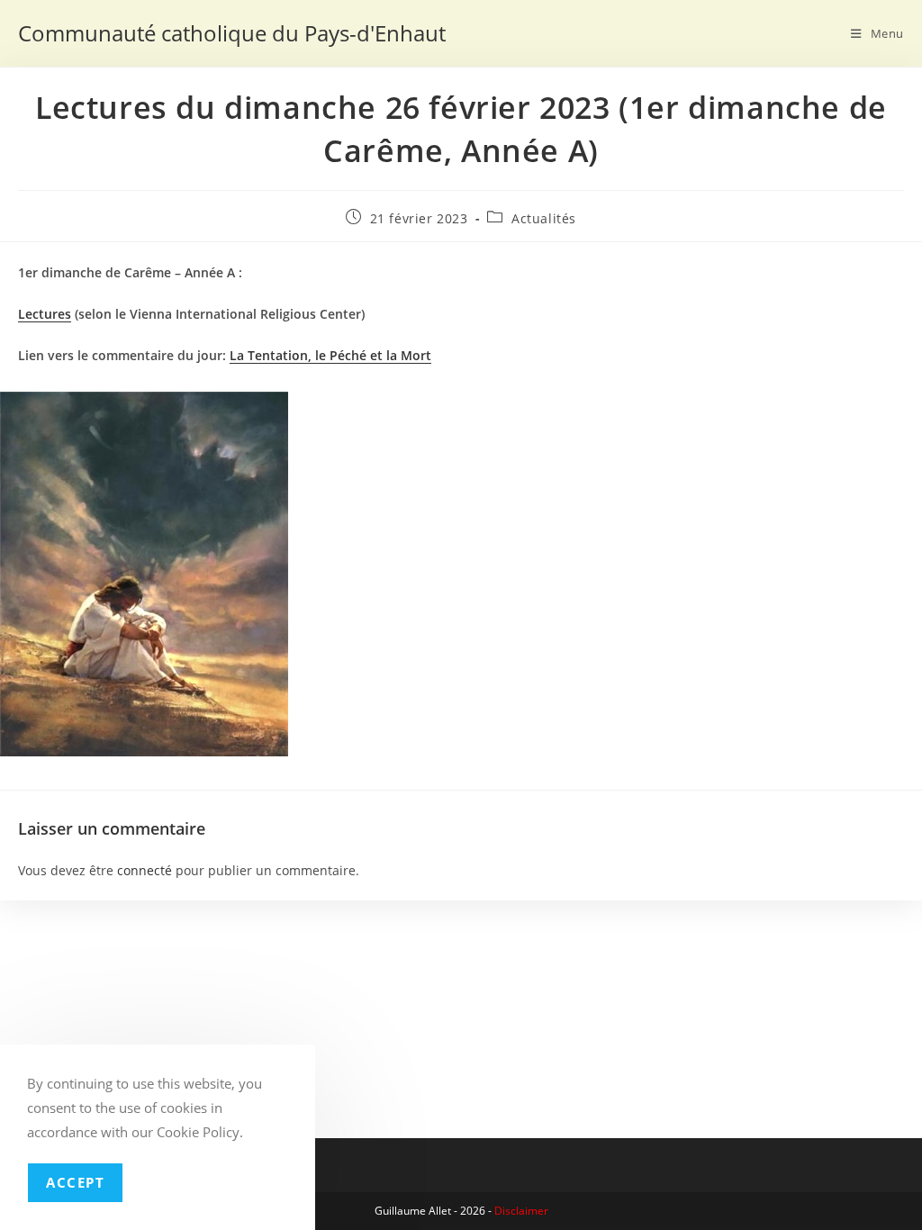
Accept (75, 1182)
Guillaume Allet (413, 1210)
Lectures (44, 313)
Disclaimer (521, 1210)
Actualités (543, 218)
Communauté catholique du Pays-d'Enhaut (232, 33)
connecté (144, 870)
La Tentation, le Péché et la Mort (330, 355)
